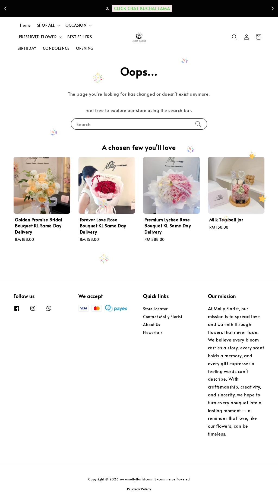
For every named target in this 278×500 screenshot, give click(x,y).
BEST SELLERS (79, 36)
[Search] (198, 124)
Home (25, 25)
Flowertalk (153, 332)
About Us (151, 324)
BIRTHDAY (26, 48)
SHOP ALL (46, 25)
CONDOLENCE (56, 48)
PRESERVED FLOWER (38, 37)
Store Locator (155, 308)
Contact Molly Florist (162, 316)
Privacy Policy (139, 488)
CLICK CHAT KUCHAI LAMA (149, 8)
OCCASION (76, 25)
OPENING (84, 48)
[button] (235, 37)
